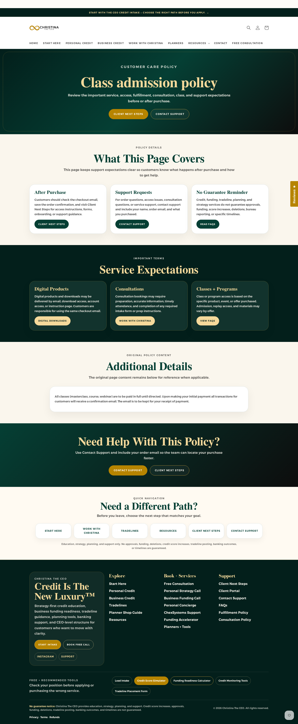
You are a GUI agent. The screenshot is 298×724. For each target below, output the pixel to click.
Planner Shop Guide (125, 613)
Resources (168, 530)
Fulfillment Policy (233, 613)
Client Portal (229, 591)
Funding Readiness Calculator (192, 680)
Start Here (53, 530)
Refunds (54, 717)
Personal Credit (122, 591)
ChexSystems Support (182, 613)
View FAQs (207, 320)
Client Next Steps (128, 114)
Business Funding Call (182, 598)
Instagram (45, 656)
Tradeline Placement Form (131, 691)
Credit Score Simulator (151, 680)
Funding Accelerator (181, 620)
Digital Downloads (52, 320)
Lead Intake (122, 680)
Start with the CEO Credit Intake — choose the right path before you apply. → (149, 12)
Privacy (34, 717)
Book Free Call (78, 644)
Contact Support (170, 114)
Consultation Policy (235, 620)
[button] (199, 43)
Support (68, 656)
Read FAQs (207, 224)
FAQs (223, 605)
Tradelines (130, 530)
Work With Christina (135, 320)
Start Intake (47, 644)
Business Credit (122, 598)
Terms (44, 717)
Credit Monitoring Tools (233, 680)
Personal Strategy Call (182, 591)
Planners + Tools (177, 627)
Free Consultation (179, 584)
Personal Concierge (180, 605)
